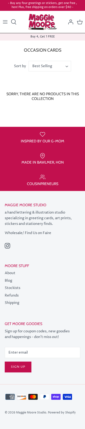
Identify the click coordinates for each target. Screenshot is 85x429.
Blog (8, 280)
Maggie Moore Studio (31, 413)
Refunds (12, 295)
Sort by (20, 66)
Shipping (12, 302)
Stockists (12, 287)
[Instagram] (7, 245)
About (10, 273)
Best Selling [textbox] (42, 66)
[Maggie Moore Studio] (42, 22)
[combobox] (50, 66)
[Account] (69, 22)
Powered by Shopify (62, 413)
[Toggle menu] (5, 22)
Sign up (18, 367)
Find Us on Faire (38, 233)
